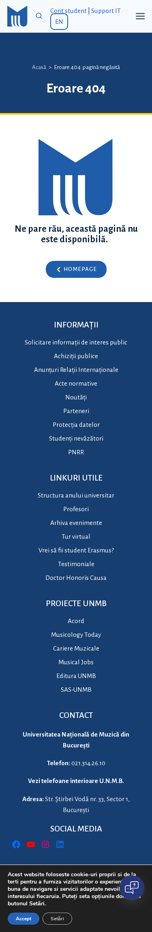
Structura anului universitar (76, 495)
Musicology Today (76, 634)
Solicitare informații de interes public (76, 342)
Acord (76, 620)
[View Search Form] (39, 16)
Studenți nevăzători (76, 438)
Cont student (68, 10)
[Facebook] (16, 844)
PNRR (76, 452)
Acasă (39, 67)
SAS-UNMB (76, 689)
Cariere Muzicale (76, 648)
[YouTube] (31, 844)
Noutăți (76, 397)
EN (59, 21)
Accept (23, 918)
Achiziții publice (76, 356)
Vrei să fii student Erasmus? (76, 550)
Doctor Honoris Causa (76, 577)
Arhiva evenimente (76, 522)
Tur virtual (76, 536)
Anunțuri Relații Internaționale (76, 369)
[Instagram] (45, 844)
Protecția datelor (76, 424)
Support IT (106, 10)
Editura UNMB (76, 675)
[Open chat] (132, 887)
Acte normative (76, 383)
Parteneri (76, 410)
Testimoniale (76, 563)
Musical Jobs (76, 662)
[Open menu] (140, 15)
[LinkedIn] (60, 844)
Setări (57, 918)
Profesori (76, 509)
